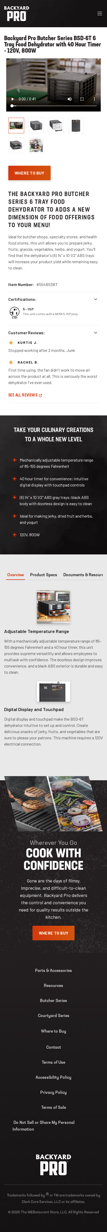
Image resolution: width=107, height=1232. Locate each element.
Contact (53, 1048)
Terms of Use (53, 1063)
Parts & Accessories (53, 971)
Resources (53, 986)
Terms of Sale (53, 1108)
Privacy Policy (53, 1093)
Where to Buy (53, 1031)
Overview (15, 575)
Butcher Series (53, 1001)
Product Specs (43, 575)
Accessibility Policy (53, 1078)
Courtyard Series (53, 1016)
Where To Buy (29, 172)
